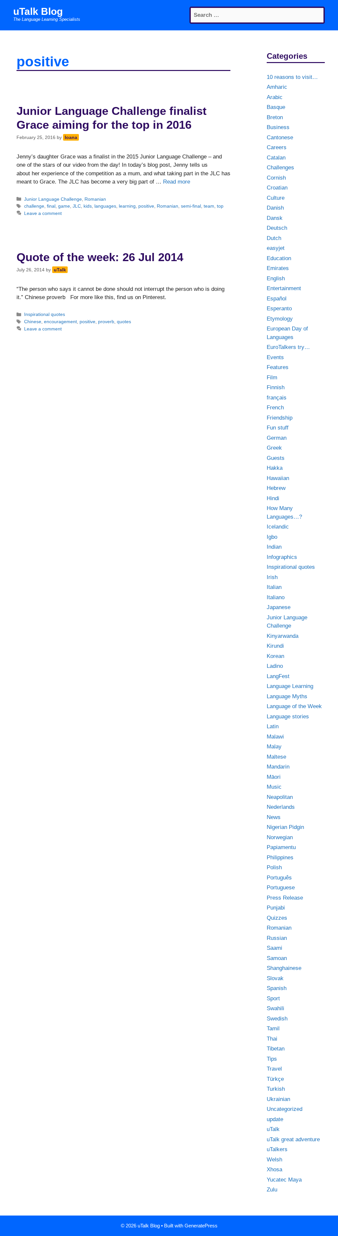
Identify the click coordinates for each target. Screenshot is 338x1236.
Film (272, 377)
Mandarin (278, 767)
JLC (77, 206)
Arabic (275, 97)
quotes (124, 321)
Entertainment (284, 288)
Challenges (280, 167)
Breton (275, 117)
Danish (275, 208)
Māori (274, 777)
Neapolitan (280, 797)
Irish (272, 577)
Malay (274, 746)
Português (279, 878)
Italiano (276, 597)
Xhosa (274, 1169)
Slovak (275, 978)
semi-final (191, 206)
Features (277, 367)
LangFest (278, 676)
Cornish (276, 178)
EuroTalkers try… (288, 347)
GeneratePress (201, 1225)
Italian (274, 587)
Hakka (275, 468)
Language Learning (290, 686)
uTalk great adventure (293, 1139)
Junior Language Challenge (53, 199)
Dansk (275, 218)
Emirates (278, 268)
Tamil (273, 1028)
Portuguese (281, 887)
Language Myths (287, 696)
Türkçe (275, 1079)
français (277, 398)
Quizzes (277, 918)
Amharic (277, 87)
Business (278, 127)
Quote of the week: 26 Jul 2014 (100, 257)
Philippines (280, 857)
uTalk (273, 1129)
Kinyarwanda (282, 636)
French (275, 407)
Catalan (276, 157)
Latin (273, 726)
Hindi (273, 498)
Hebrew (276, 488)
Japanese (278, 607)
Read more (176, 182)
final (51, 206)
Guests (276, 458)
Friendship (279, 418)
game (64, 206)
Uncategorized (284, 1109)
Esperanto (279, 308)
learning (127, 206)
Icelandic (278, 527)
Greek (274, 448)
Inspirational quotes (44, 314)
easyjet (276, 248)
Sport (273, 998)
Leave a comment (43, 213)
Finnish (276, 387)
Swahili (275, 1008)
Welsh (274, 1159)
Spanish (277, 988)
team (209, 206)
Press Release (285, 898)
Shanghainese (284, 968)
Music (274, 787)
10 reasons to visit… (292, 77)
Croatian (277, 188)
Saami (274, 948)
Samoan (277, 958)
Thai (272, 1039)
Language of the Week (294, 706)
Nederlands (281, 807)
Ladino (275, 666)
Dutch (274, 238)
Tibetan (276, 1049)
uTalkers (277, 1149)
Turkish (276, 1089)
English (276, 278)
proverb (106, 321)
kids (88, 206)
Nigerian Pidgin (285, 827)
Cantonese (280, 137)
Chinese (32, 321)
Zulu (272, 1189)
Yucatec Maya (284, 1180)
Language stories (288, 716)
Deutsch (277, 228)
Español (277, 298)
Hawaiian (278, 478)
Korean (275, 656)
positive (146, 206)
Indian (274, 547)
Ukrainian (278, 1099)
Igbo (272, 537)
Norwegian (280, 837)
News (274, 817)
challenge (34, 206)
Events (275, 357)
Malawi (275, 737)
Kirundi (275, 646)
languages (105, 206)
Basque (276, 107)
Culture (276, 198)
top (220, 206)
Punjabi (276, 908)
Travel (274, 1069)
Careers (277, 147)
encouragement (60, 321)
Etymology (280, 319)
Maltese (276, 757)
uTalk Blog (38, 11)
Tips (272, 1059)
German (277, 438)
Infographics (282, 557)
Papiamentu (281, 847)
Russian (277, 938)
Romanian (95, 199)
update (275, 1119)
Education (279, 258)
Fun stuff (277, 428)
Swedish (277, 1018)
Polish (274, 867)
